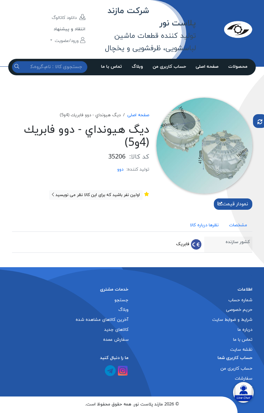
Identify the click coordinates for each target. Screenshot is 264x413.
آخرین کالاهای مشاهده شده (102, 320)
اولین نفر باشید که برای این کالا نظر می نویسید (97, 195)
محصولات (238, 67)
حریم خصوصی (239, 310)
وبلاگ (137, 67)
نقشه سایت (241, 350)
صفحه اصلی (207, 67)
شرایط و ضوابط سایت (232, 320)
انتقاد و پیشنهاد (69, 29)
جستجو (121, 300)
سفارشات (243, 379)
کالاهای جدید (116, 330)
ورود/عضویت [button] (66, 41)
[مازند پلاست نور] (224, 29)
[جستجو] (17, 67)
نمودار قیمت (235, 204)
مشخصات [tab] (238, 225)
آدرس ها (244, 388)
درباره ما (245, 330)
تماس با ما (111, 67)
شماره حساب (240, 300)
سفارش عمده (116, 340)
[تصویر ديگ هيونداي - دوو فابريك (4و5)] (204, 145)
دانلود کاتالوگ (65, 18)
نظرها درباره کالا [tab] (204, 225)
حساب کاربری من (169, 67)
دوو (120, 169)
